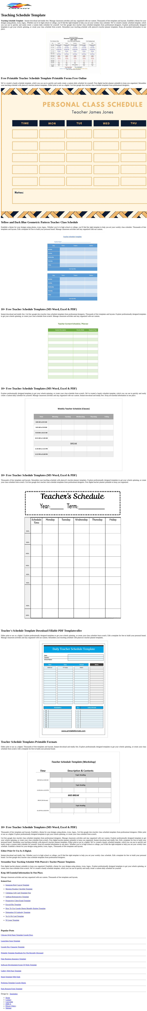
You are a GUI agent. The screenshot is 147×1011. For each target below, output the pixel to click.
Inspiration (14, 994)
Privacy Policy (11, 1006)
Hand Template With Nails (10, 977)
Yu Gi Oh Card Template (15, 916)
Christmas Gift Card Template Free (18, 893)
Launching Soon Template (10, 941)
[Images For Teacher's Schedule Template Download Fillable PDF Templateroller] (73, 556)
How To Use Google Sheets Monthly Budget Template (25, 908)
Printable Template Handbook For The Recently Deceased (22, 953)
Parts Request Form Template (11, 989)
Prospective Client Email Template (18, 901)
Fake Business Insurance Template (13, 959)
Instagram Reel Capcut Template (17, 885)
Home (8, 998)
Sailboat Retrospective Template (17, 897)
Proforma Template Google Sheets (13, 983)
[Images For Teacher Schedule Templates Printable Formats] (73, 689)
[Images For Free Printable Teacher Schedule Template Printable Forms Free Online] (73, 53)
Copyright (9, 1002)
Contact (8, 1000)
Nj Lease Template (12, 920)
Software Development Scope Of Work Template (19, 965)
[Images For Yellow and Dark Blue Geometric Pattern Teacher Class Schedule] (73, 153)
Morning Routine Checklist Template (19, 889)
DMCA (8, 1004)
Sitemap (8, 1008)
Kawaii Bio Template (13, 905)
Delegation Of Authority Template (18, 912)
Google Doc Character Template (12, 947)
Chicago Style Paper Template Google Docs (17, 935)
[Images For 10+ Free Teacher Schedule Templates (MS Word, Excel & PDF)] (73, 269)
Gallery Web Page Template (11, 971)
